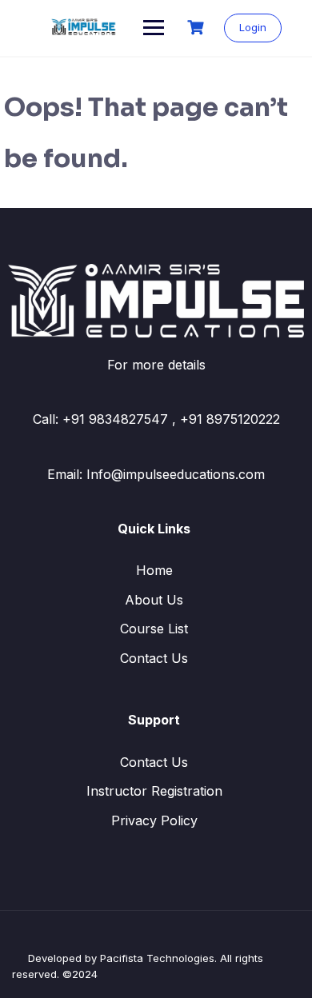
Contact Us (154, 658)
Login (252, 27)
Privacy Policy (154, 820)
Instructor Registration (154, 791)
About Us (154, 600)
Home (154, 570)
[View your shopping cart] (197, 27)
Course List (154, 629)
